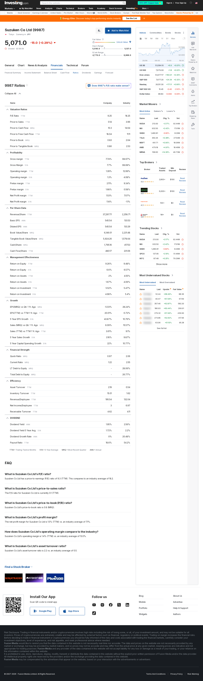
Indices (143, 33)
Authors (177, 614)
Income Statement (33, 73)
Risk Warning (193, 674)
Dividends (86, 73)
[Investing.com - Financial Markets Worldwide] (16, 3)
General (9, 65)
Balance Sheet (50, 73)
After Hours (79, 13)
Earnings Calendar (40, 13)
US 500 (143, 70)
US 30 (142, 65)
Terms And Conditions (156, 674)
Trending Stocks (149, 228)
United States (55, 13)
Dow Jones (145, 75)
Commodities (156, 33)
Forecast (109, 73)
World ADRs (102, 13)
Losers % (171, 111)
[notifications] (191, 2)
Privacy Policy (176, 674)
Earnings (98, 73)
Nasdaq (143, 84)
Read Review (182, 179)
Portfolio (143, 608)
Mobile (142, 602)
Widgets (143, 614)
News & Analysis (37, 65)
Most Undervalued (148, 282)
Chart (21, 65)
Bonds (168, 33)
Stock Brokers (115, 13)
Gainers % (158, 111)
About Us (177, 596)
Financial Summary (13, 73)
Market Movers (148, 104)
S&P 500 (143, 80)
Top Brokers (147, 162)
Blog (141, 596)
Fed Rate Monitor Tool (141, 13)
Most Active (169, 13)
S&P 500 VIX (145, 89)
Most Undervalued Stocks (155, 275)
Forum (85, 65)
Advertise (177, 602)
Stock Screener (115, 8)
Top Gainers (157, 13)
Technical (72, 65)
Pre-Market (68, 13)
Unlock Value (122, 42)
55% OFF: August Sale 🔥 (150, 3)
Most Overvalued (167, 282)
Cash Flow (64, 73)
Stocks (10, 13)
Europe (126, 13)
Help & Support (180, 608)
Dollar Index (145, 94)
